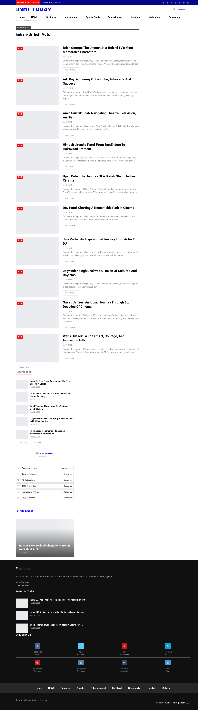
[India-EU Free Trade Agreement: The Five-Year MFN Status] (22, 384)
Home (22, 17)
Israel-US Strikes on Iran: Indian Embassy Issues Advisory (58, 612)
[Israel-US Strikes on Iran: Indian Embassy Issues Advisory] (22, 397)
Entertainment (115, 17)
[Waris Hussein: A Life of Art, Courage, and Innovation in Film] (37, 348)
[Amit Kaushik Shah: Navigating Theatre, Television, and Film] (37, 125)
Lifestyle (151, 688)
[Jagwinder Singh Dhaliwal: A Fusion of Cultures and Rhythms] (37, 283)
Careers (58, 2)
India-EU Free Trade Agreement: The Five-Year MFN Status (58, 600)
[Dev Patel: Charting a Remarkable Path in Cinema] (37, 220)
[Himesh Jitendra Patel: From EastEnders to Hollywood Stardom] (37, 156)
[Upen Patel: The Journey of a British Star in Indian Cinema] (37, 188)
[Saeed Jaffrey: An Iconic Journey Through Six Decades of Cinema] (37, 314)
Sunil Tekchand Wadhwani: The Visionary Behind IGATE (56, 625)
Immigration (71, 17)
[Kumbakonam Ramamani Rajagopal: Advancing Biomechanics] (22, 434)
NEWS (34, 17)
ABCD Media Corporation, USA (177, 703)
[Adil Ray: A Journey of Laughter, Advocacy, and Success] (37, 91)
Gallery (166, 688)
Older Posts (24, 367)
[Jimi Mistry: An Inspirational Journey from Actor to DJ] (37, 251)
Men (20, 49)
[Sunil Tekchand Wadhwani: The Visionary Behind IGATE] (22, 409)
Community (174, 17)
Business (51, 17)
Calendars (154, 17)
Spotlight (135, 17)
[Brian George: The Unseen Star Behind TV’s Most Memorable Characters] (37, 60)
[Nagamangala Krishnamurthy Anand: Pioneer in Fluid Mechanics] (22, 421)
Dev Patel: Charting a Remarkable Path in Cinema (98, 208)
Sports (80, 688)
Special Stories (93, 17)
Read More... (70, 70)
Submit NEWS (48, 2)
